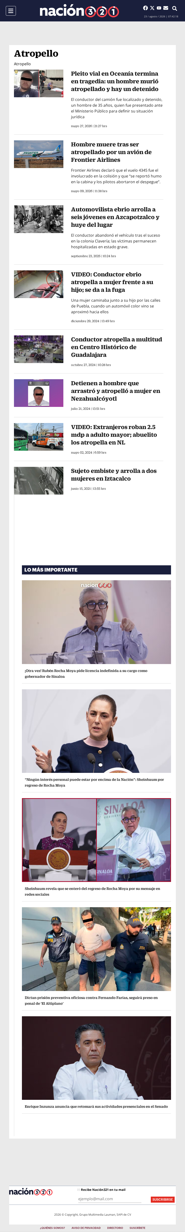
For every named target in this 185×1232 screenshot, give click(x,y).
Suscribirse (162, 1199)
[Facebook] (146, 8)
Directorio (115, 1228)
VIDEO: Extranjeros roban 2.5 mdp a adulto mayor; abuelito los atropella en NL (114, 435)
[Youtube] (160, 8)
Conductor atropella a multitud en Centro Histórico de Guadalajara (116, 347)
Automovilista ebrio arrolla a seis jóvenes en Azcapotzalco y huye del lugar (115, 217)
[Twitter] (153, 8)
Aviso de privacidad (86, 1228)
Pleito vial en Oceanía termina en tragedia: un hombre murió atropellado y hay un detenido (115, 81)
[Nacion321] (79, 11)
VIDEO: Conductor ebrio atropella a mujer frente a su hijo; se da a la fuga (112, 282)
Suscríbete (137, 1228)
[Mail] (165, 8)
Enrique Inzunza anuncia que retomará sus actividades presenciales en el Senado (96, 1106)
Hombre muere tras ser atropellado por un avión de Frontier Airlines (111, 152)
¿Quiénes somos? (52, 1228)
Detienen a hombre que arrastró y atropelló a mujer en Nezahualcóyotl (115, 391)
